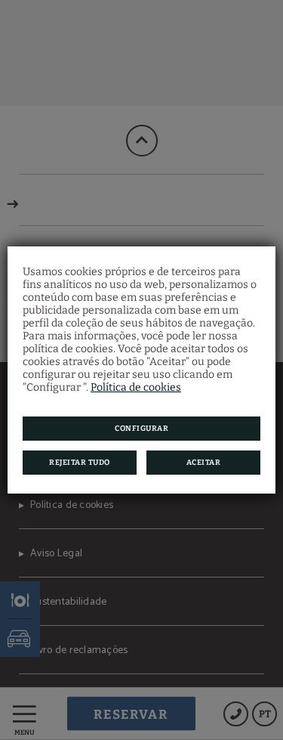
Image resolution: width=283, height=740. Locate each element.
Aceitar (203, 462)
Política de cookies (136, 387)
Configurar (141, 428)
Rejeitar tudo (79, 462)
